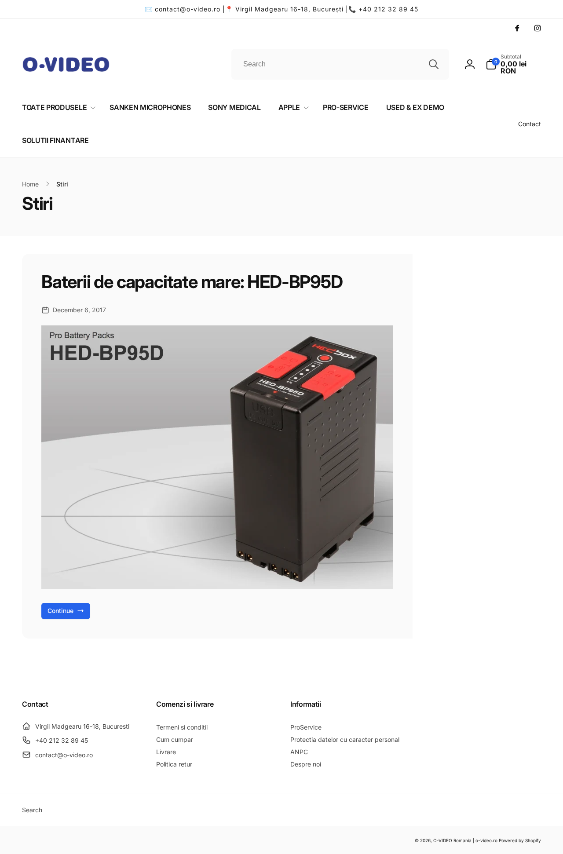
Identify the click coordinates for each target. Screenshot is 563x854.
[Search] (433, 64)
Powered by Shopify (520, 840)
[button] (513, 64)
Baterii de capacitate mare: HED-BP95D (192, 282)
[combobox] (340, 64)
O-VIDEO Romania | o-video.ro (465, 840)
